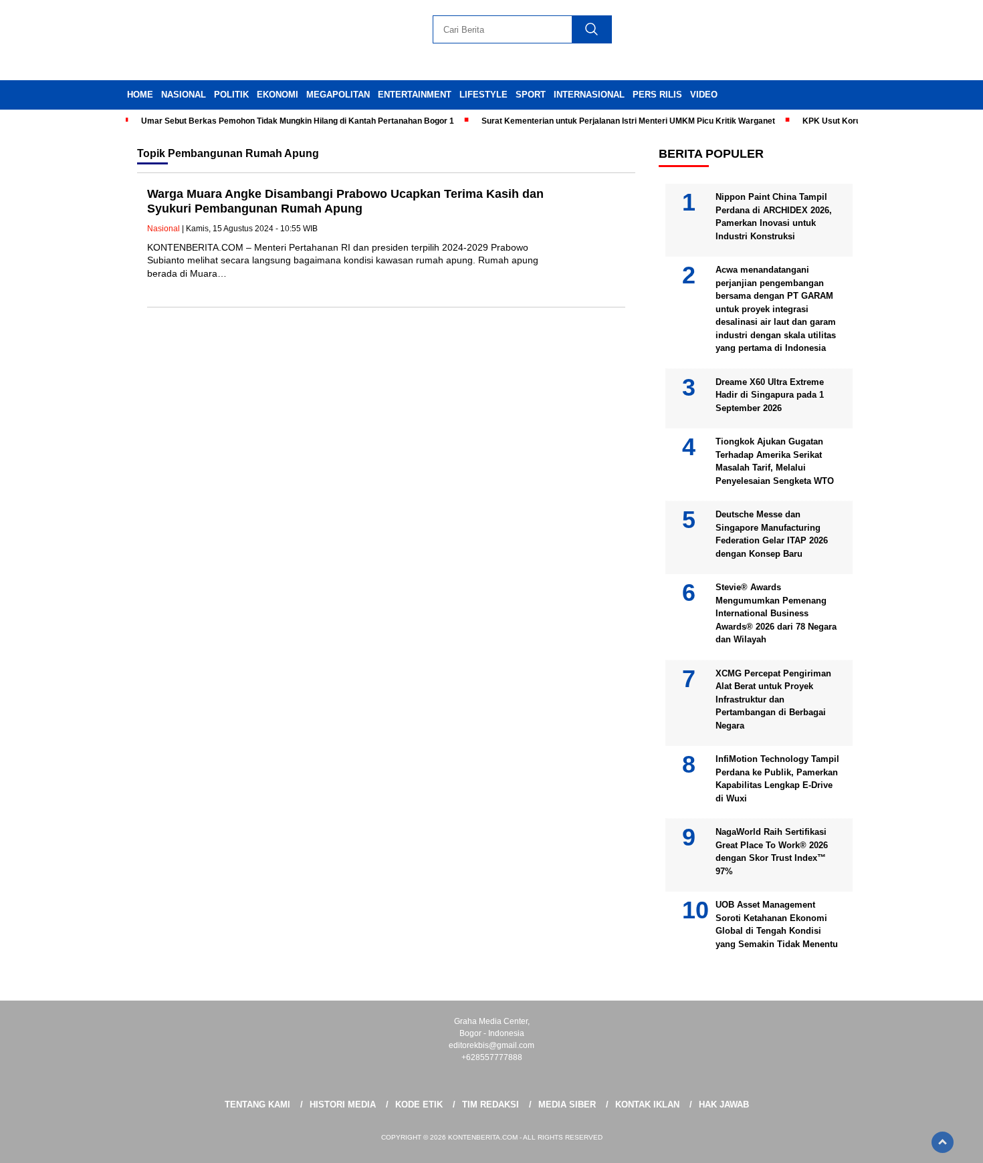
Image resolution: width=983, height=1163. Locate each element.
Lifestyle (483, 95)
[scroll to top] (943, 1142)
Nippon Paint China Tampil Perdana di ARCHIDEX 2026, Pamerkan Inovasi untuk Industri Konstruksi (774, 216)
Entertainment (414, 95)
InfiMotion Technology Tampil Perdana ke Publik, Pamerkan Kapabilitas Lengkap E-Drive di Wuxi (777, 778)
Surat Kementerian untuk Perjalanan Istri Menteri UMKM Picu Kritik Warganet (628, 121)
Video (704, 95)
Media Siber (567, 1105)
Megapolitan (338, 95)
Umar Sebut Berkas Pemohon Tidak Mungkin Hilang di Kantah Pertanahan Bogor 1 (297, 121)
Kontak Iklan (647, 1105)
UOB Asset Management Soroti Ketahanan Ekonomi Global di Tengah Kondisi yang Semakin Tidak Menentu (777, 924)
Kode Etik (419, 1105)
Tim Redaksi (490, 1105)
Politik (231, 95)
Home (140, 95)
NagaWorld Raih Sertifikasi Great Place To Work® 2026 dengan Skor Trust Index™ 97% (772, 851)
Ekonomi (277, 95)
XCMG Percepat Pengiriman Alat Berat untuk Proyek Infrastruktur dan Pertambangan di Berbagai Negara (773, 699)
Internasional (589, 95)
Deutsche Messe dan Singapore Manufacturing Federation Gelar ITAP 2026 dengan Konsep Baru (772, 534)
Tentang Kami (257, 1105)
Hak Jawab (724, 1105)
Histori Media (343, 1105)
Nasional (183, 95)
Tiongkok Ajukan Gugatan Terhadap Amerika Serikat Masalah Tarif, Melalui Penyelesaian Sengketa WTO (775, 461)
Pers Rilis (657, 95)
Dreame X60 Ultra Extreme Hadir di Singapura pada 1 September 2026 (770, 395)
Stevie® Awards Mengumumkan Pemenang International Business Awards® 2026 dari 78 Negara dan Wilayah (776, 613)
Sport (531, 95)
